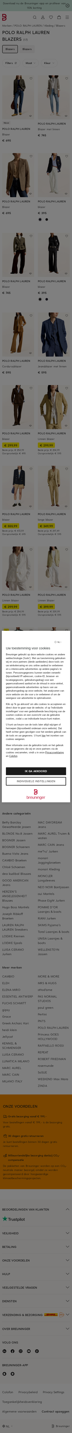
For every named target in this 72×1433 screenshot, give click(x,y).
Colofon (13, 756)
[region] (36, 716)
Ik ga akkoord (36, 771)
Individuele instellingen (36, 781)
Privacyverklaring (54, 752)
